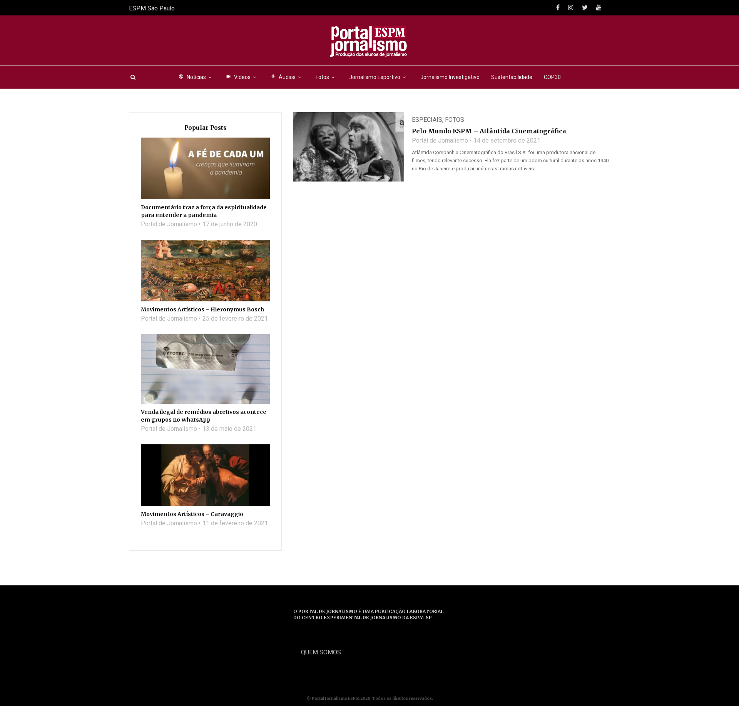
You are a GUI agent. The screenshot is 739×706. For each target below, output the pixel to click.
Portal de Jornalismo (440, 140)
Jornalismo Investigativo (450, 77)
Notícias (192, 77)
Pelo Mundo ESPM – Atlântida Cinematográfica (489, 131)
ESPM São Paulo (152, 8)
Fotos (322, 77)
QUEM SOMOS (321, 652)
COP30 (552, 77)
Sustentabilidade (511, 77)
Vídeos (238, 77)
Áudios (283, 77)
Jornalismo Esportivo (374, 77)
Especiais (427, 119)
